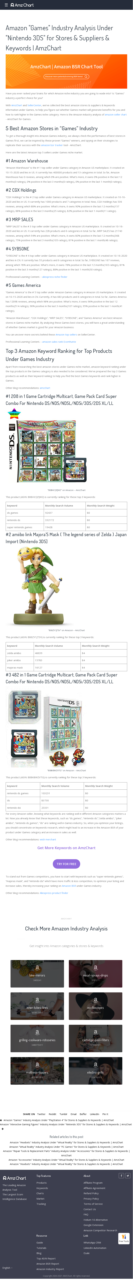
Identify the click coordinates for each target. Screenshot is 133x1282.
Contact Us (90, 1209)
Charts (40, 1193)
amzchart (45, 387)
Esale (87, 1253)
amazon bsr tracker (52, 145)
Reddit (52, 1114)
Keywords (42, 1188)
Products (41, 1182)
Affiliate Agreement (94, 1188)
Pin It (105, 1114)
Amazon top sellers (66, 334)
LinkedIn (94, 1114)
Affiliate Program (93, 1182)
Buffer (83, 1114)
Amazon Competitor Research (100, 1230)
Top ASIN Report (46, 1258)
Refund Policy (91, 1193)
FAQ (86, 1214)
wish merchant (48, 839)
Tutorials (41, 1247)
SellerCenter (34, 105)
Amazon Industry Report (50, 1269)
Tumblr (63, 1114)
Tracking (41, 1203)
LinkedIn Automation (95, 1247)
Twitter (41, 1114)
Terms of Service (93, 1203)
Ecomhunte (70, 341)
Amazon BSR (69, 885)
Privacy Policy (91, 1198)
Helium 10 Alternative (96, 1219)
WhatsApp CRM (92, 1242)
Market (40, 1198)
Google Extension (93, 1225)
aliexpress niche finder (54, 276)
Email (73, 1114)
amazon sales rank (52, 341)
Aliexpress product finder (54, 893)
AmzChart (16, 105)
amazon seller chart (116, 114)
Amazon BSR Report (47, 1263)
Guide (39, 1242)
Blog (38, 1253)
